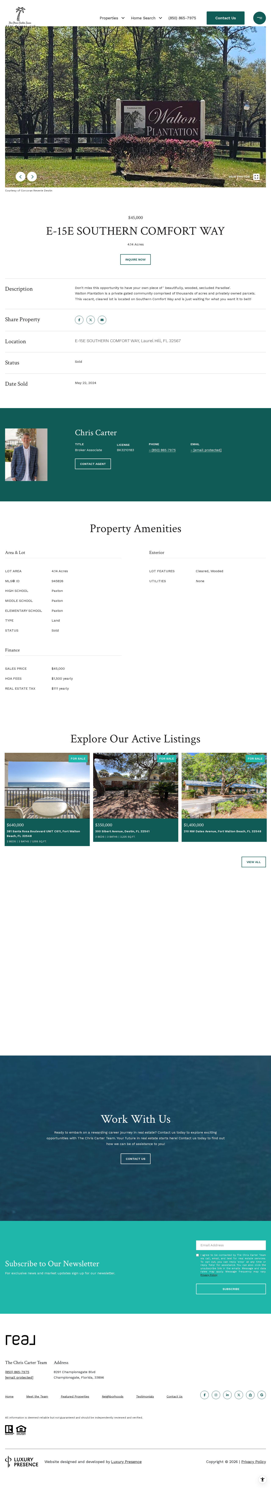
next (32, 176)
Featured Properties (75, 1396)
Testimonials (145, 1396)
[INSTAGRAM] (216, 1395)
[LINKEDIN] (227, 1395)
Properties (109, 18)
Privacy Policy (208, 1274)
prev (20, 176)
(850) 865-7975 (182, 18)
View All (254, 862)
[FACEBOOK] (204, 1395)
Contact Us (175, 1396)
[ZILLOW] (250, 1395)
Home (9, 1396)
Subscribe (231, 1289)
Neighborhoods (112, 1396)
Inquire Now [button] (135, 259)
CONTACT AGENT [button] (93, 464)
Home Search (143, 18)
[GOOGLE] (261, 1395)
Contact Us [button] (225, 18)
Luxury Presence (126, 1461)
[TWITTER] (239, 1395)
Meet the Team (37, 1396)
